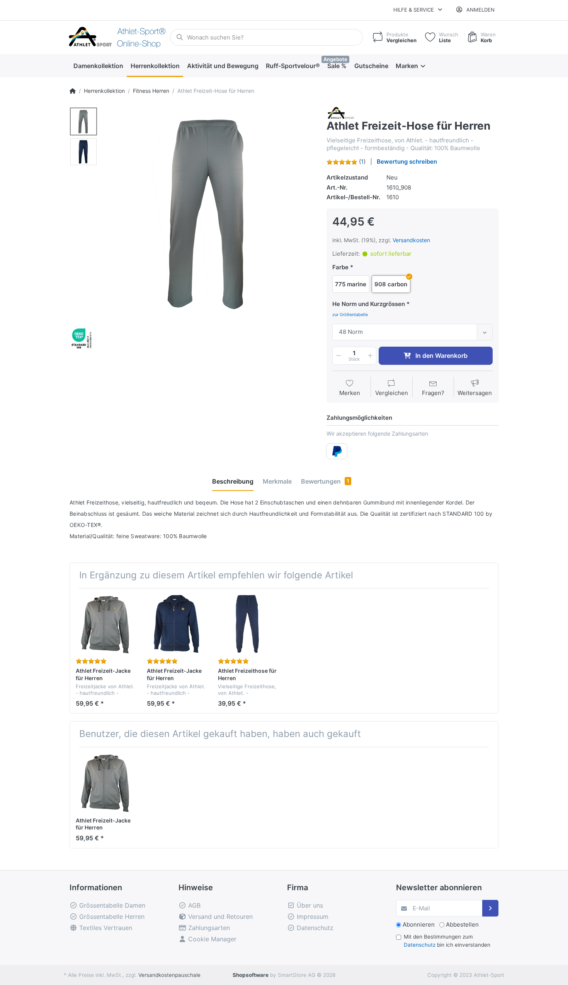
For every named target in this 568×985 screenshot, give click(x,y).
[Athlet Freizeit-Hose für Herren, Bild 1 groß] (83, 121)
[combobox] (412, 332)
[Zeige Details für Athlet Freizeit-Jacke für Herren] (105, 623)
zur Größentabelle (350, 314)
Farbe (340, 267)
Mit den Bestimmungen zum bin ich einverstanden (447, 940)
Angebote (335, 59)
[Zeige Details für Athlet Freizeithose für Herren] (247, 623)
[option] (209, 212)
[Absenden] (490, 908)
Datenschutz (419, 945)
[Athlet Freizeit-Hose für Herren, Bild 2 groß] (83, 151)
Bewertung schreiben (407, 161)
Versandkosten (411, 240)
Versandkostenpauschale (169, 975)
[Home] (73, 91)
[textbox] (406, 332)
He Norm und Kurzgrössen (368, 304)
